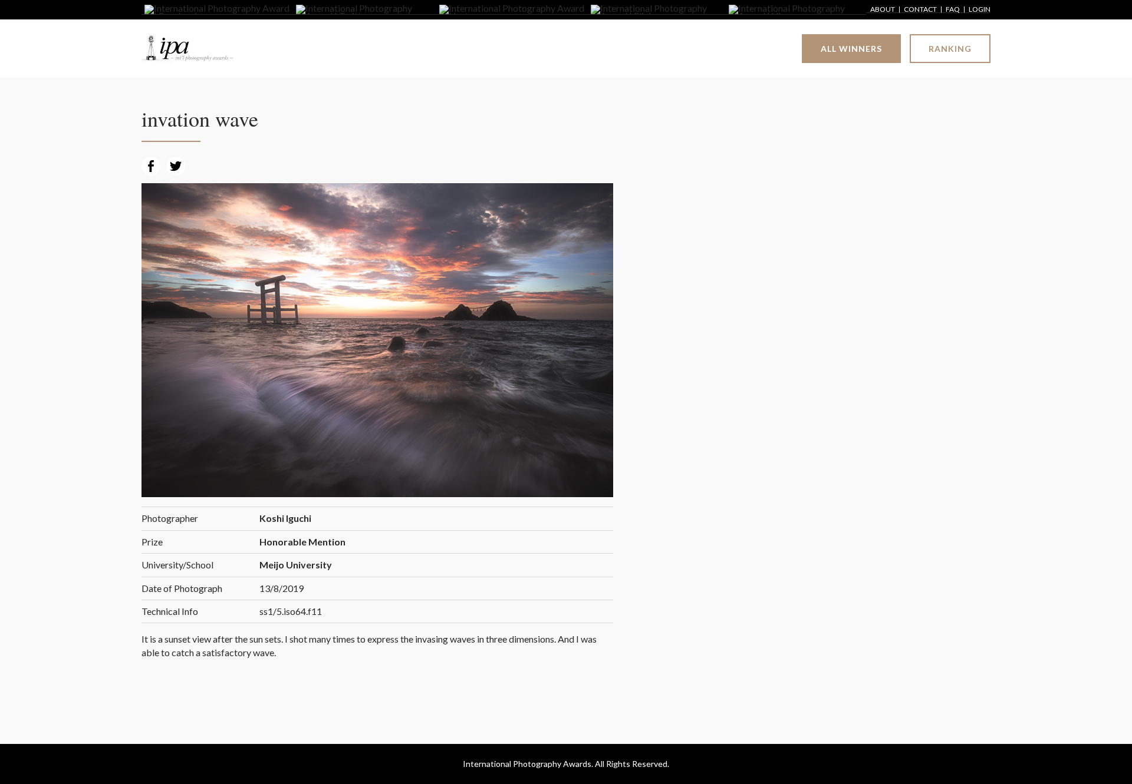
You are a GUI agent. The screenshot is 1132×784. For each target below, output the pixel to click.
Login (979, 9)
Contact (920, 9)
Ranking (950, 49)
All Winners (851, 49)
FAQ (953, 9)
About (882, 9)
